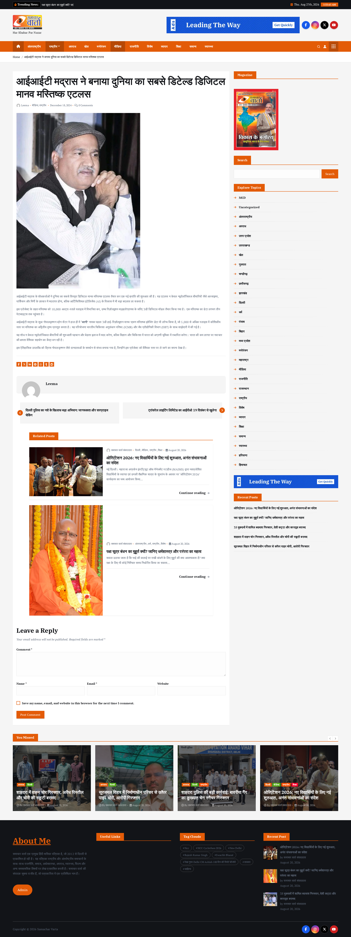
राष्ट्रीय (53, 46)
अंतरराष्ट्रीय (34, 46)
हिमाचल (243, 465)
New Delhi (235, 848)
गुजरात (242, 264)
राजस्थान (244, 389)
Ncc (187, 848)
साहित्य (188, 869)
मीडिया (117, 46)
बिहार (242, 331)
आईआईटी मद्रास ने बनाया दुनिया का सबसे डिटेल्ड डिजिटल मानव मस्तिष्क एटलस (64, 57)
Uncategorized (249, 207)
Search (242, 160)
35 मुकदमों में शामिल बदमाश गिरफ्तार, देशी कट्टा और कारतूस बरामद (270, 527)
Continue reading (193, 493)
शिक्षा (178, 46)
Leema (25, 105)
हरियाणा (243, 455)
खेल (86, 46)
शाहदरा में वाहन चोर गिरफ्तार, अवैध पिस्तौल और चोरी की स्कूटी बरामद (270, 537)
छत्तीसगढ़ (244, 284)
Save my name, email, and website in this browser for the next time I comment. (78, 703)
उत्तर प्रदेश (245, 236)
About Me (32, 840)
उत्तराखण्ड (244, 245)
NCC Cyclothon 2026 (209, 848)
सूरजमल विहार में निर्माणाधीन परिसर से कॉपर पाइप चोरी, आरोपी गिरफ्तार (271, 546)
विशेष (149, 46)
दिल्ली (137, 450)
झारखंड (243, 293)
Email (92, 684)
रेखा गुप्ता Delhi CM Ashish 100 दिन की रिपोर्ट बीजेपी (210, 862)
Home (16, 57)
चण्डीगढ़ (243, 274)
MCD (242, 198)
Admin (23, 890)
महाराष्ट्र (243, 360)
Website (163, 684)
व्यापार (164, 46)
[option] (52, 778)
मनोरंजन (101, 46)
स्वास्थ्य (209, 46)
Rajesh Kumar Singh (196, 855)
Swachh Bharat (224, 855)
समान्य (193, 46)
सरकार (247, 862)
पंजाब (242, 322)
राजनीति (134, 46)
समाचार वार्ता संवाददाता (121, 450)
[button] (330, 738)
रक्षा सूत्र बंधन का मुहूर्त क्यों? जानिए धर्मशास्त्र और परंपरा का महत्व (269, 518)
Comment (24, 649)
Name (21, 684)
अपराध (72, 46)
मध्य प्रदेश (244, 341)
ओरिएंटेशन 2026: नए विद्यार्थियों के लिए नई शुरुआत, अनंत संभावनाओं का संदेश (275, 508)
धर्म (149, 543)
